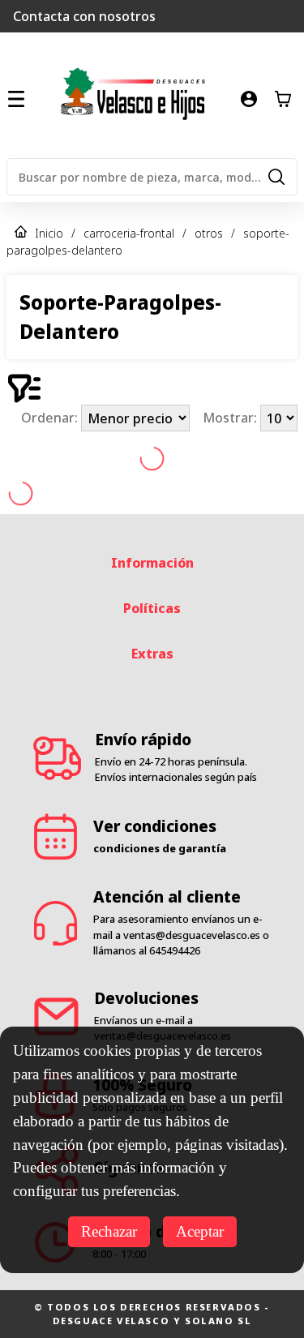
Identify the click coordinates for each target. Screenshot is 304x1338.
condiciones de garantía (159, 848)
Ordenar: (51, 418)
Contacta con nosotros (84, 16)
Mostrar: (231, 418)
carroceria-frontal (128, 233)
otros (209, 233)
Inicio (49, 233)
